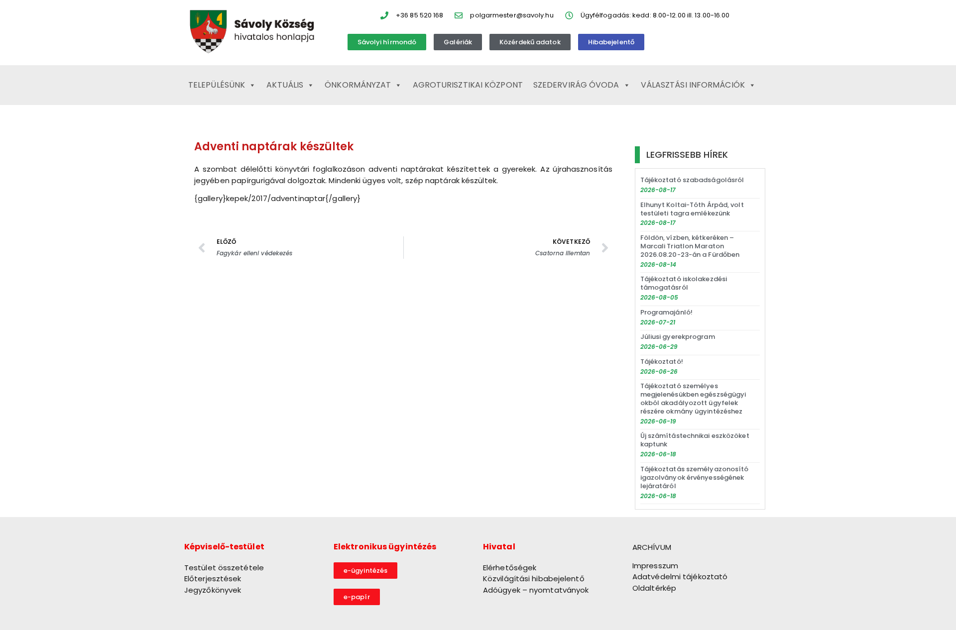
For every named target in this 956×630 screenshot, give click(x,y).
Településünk (216, 85)
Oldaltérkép (654, 588)
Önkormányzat (358, 85)
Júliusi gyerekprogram (677, 336)
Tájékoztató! (661, 361)
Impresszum (655, 565)
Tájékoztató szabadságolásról (692, 180)
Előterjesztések (212, 578)
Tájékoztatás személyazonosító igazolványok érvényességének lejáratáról (694, 477)
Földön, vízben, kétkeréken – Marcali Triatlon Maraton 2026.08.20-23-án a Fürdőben (690, 246)
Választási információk (693, 85)
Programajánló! (666, 312)
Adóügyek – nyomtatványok (536, 590)
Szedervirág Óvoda (576, 85)
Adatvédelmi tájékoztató (679, 576)
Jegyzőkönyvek (212, 590)
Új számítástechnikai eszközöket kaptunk (694, 440)
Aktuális (284, 85)
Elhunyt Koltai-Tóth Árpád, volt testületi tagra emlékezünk (692, 209)
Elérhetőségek (509, 567)
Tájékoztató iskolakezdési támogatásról (683, 283)
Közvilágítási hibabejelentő (534, 578)
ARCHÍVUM (651, 547)
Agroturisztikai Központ (468, 85)
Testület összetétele (224, 567)
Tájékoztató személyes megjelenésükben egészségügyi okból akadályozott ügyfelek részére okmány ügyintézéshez (693, 398)
